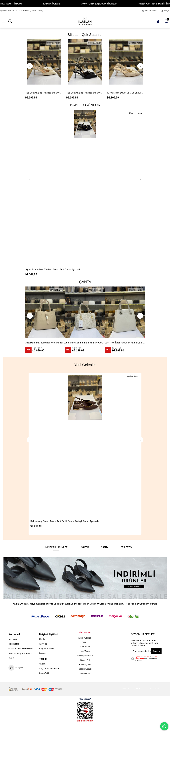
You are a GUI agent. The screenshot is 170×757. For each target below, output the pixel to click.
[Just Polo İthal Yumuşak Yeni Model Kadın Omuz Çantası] (29, 312)
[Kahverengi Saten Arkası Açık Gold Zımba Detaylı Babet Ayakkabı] (73, 446)
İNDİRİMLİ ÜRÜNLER (56, 547)
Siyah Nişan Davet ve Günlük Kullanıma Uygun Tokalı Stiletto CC (126, 92)
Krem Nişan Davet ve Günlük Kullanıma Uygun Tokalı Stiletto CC (85, 92)
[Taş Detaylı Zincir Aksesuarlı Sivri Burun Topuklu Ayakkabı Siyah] (44, 63)
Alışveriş (43, 644)
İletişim (167, 10)
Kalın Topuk (85, 647)
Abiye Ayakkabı (85, 638)
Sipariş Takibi (151, 10)
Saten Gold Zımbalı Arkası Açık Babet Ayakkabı (50, 269)
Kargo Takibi (44, 673)
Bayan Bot (85, 660)
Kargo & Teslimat (46, 649)
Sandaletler (85, 673)
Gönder (156, 651)
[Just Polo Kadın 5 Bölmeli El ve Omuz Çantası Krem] (69, 312)
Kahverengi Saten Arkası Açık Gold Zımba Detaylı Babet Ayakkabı (53, 521)
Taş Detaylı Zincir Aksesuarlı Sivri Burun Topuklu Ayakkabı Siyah (44, 92)
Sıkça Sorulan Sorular (49, 668)
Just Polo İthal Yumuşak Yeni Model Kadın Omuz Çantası (29, 342)
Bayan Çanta (85, 664)
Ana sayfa (12, 639)
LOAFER (84, 547)
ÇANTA (105, 547)
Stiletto (85, 642)
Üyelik (42, 639)
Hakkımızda (13, 644)
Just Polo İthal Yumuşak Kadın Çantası (108, 342)
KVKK (11, 658)
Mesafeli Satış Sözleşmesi (20, 653)
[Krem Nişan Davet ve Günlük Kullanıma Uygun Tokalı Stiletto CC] (85, 63)
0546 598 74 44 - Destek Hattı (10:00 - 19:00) (22, 10)
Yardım (42, 664)
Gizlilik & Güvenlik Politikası (20, 649)
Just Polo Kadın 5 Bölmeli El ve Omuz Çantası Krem (69, 342)
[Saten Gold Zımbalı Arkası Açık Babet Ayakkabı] (85, 187)
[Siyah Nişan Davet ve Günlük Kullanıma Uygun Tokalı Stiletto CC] (126, 63)
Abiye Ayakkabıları (85, 656)
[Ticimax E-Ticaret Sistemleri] (85, 699)
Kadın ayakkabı (20, 604)
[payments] (36, 689)
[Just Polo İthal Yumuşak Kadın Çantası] (108, 312)
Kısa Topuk (85, 651)
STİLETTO (126, 547)
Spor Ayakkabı (85, 669)
